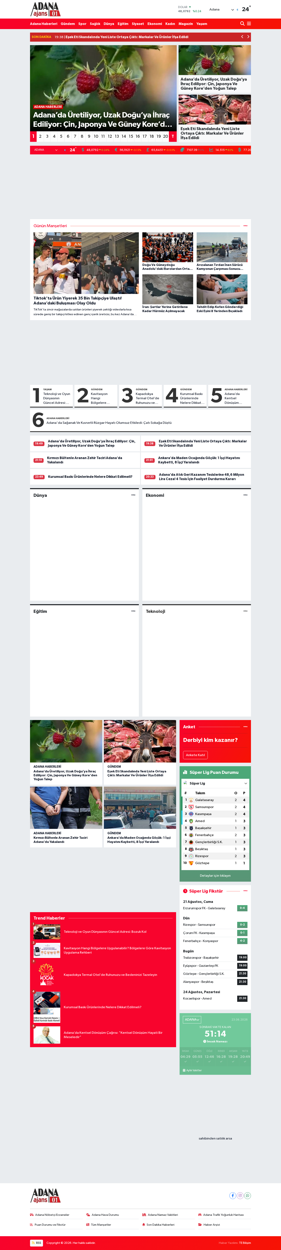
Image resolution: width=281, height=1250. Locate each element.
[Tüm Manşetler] (245, 226)
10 (96, 136)
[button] (242, 37)
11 (103, 136)
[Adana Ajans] (45, 9)
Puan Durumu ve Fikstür (50, 1224)
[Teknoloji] (245, 611)
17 (145, 136)
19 (159, 136)
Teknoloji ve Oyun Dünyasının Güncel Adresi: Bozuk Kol (56, 398)
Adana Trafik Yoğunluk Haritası (223, 1214)
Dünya (109, 24)
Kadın (170, 24)
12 (110, 136)
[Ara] (242, 23)
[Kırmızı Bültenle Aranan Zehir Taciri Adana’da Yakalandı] (66, 808)
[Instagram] (240, 1195)
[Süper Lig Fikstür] (245, 891)
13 (117, 136)
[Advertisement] (140, 187)
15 (131, 136)
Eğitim (123, 24)
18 (152, 136)
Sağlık (95, 24)
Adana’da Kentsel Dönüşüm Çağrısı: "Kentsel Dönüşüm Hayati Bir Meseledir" (233, 398)
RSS (38, 1242)
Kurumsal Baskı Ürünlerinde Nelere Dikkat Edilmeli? (191, 398)
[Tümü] (245, 727)
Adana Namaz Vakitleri (163, 1214)
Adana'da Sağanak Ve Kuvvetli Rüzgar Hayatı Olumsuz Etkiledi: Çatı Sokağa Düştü (109, 423)
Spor (82, 24)
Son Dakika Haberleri (160, 1224)
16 (138, 136)
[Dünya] (133, 495)
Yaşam (201, 24)
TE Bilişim (245, 1242)
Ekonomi (154, 24)
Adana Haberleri (43, 24)
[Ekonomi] (245, 495)
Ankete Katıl (195, 755)
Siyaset (138, 24)
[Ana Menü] (248, 23)
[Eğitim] (133, 611)
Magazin (186, 24)
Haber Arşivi (212, 1224)
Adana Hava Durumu (105, 1214)
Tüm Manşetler (101, 1224)
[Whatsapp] (247, 1195)
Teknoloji (155, 611)
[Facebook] (232, 1195)
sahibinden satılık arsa (215, 1138)
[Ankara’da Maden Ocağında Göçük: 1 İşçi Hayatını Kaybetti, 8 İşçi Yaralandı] (140, 808)
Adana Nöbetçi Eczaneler (52, 1214)
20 (165, 136)
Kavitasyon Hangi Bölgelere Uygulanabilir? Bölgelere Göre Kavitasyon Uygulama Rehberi (103, 398)
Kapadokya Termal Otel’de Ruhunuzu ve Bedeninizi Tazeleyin (147, 398)
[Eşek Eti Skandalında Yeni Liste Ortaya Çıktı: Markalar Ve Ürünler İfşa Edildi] (140, 741)
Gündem (68, 24)
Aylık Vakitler (193, 1070)
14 (124, 136)
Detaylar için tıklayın (215, 876)
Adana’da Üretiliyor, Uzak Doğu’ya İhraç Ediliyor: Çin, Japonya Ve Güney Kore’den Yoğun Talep (65, 775)
